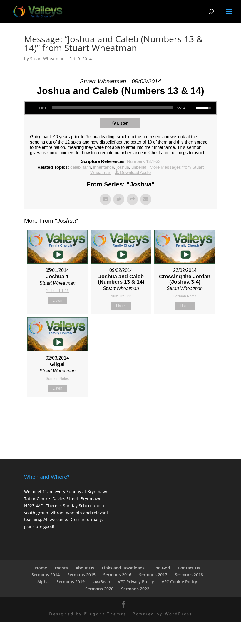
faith (87, 167)
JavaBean (101, 581)
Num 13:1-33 (121, 296)
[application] (120, 108)
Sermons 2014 (45, 574)
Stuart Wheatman (47, 58)
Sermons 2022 (135, 588)
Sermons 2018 (189, 574)
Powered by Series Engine (195, 411)
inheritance (103, 167)
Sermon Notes (184, 296)
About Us (85, 568)
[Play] (33, 108)
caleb (75, 167)
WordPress (178, 614)
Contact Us (189, 568)
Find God (161, 568)
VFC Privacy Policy (136, 581)
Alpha (43, 581)
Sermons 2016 (117, 574)
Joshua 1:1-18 (57, 291)
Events (61, 568)
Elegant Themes (105, 614)
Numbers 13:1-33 (143, 161)
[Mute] (192, 108)
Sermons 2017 (153, 574)
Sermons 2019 (70, 581)
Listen (122, 123)
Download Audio (135, 172)
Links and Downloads (123, 568)
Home (41, 568)
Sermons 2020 (99, 588)
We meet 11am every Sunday (52, 491)
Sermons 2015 (81, 574)
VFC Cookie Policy (179, 581)
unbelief (138, 167)
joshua (122, 167)
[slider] (112, 107)
